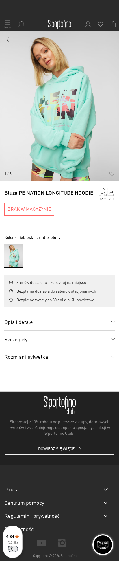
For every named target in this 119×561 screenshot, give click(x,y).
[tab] (59, 321)
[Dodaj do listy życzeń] (111, 173)
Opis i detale (18, 321)
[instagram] (62, 543)
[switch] (13, 549)
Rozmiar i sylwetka (26, 356)
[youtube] (41, 542)
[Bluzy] (8, 41)
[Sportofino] (59, 24)
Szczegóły (15, 339)
